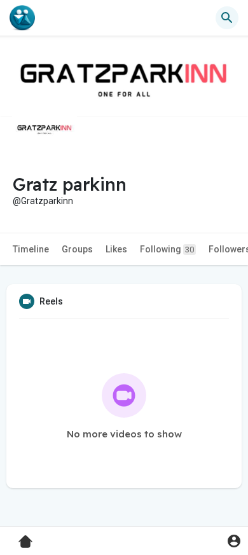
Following (167, 249)
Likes (116, 249)
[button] (233, 540)
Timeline (31, 249)
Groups (77, 249)
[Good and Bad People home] (22, 18)
